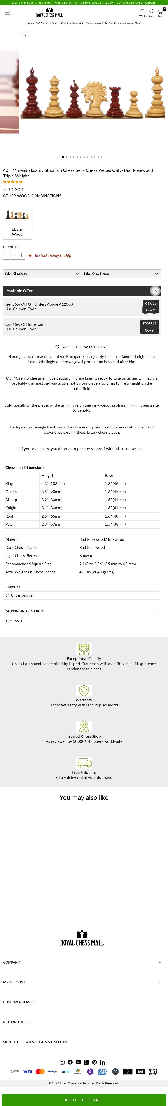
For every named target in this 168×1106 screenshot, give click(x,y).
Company (11, 962)
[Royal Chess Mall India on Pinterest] (94, 1062)
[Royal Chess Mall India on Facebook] (70, 1062)
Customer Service (19, 1002)
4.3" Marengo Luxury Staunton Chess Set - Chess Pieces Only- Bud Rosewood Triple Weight (89, 23)
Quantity (10, 247)
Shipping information (24, 611)
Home (29, 23)
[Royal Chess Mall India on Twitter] (86, 1062)
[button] (13, 182)
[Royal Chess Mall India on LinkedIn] (102, 1062)
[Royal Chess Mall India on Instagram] (62, 1062)
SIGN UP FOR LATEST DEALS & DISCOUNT (35, 1042)
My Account (14, 982)
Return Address (17, 1022)
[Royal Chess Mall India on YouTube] (78, 1062)
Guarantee (15, 621)
